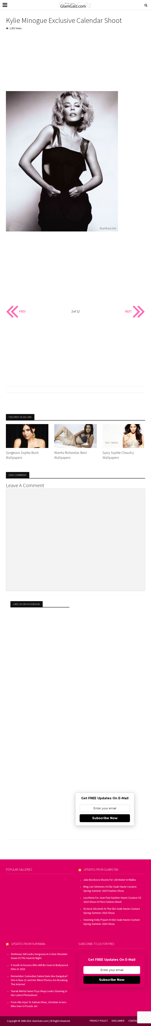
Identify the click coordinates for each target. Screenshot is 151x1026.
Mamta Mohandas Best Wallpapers (70, 455)
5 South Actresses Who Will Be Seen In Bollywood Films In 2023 (39, 967)
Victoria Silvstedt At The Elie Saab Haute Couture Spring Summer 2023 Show (111, 910)
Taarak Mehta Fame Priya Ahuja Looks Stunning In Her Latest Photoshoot (39, 993)
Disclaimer (118, 1020)
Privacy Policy (99, 1020)
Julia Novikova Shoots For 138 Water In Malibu (109, 879)
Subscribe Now (105, 818)
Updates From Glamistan (101, 869)
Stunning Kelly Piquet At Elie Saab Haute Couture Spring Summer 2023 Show (111, 921)
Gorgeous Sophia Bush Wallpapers (22, 455)
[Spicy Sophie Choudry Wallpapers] (124, 435)
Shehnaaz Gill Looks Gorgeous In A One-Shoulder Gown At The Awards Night (39, 956)
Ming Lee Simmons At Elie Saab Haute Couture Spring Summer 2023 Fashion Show (110, 888)
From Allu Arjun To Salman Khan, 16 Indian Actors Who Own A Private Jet (38, 1004)
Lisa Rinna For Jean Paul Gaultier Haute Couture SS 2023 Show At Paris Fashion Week (112, 899)
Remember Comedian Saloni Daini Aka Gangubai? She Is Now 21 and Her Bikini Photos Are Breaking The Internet (39, 980)
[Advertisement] (75, 63)
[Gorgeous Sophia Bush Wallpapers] (27, 435)
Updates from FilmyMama (28, 944)
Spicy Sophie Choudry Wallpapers (118, 455)
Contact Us (135, 1020)
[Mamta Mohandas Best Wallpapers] (75, 435)
